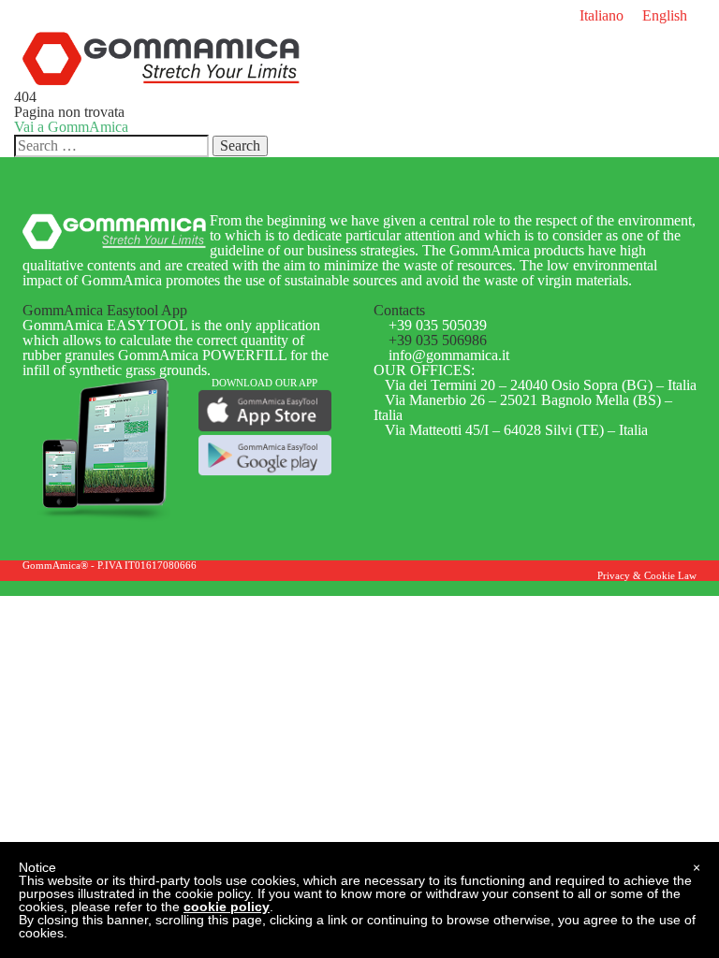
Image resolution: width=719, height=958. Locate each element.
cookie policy (226, 906)
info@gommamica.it (449, 355)
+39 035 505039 (438, 325)
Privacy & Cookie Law (647, 575)
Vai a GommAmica (71, 127)
